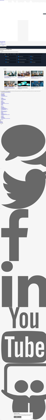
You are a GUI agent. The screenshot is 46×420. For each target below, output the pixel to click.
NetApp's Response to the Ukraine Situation (5, 118)
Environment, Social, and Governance (5, 103)
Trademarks (2, 113)
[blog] (1, 124)
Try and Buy (2, 106)
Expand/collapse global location (3, 48)
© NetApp (1, 119)
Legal (1, 110)
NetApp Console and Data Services (22, 59)
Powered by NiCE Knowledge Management (6, 92)
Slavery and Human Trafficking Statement (5, 114)
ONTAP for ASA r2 (21, 56)
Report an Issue (2, 94)
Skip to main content (2, 0)
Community (2, 98)
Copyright (2, 112)
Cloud (32, 59)
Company (2, 100)
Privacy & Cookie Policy (3, 111)
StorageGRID (8, 59)
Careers (2, 104)
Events (2, 101)
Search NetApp (2, 117)
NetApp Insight (2, 102)
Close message (1, 50)
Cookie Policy (1, 122)
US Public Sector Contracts (4, 108)
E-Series (32, 56)
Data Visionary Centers (3, 109)
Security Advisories (3, 95)
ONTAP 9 (8, 56)
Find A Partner (2, 107)
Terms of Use (1, 121)
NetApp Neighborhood (3, 99)
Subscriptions (2, 116)
